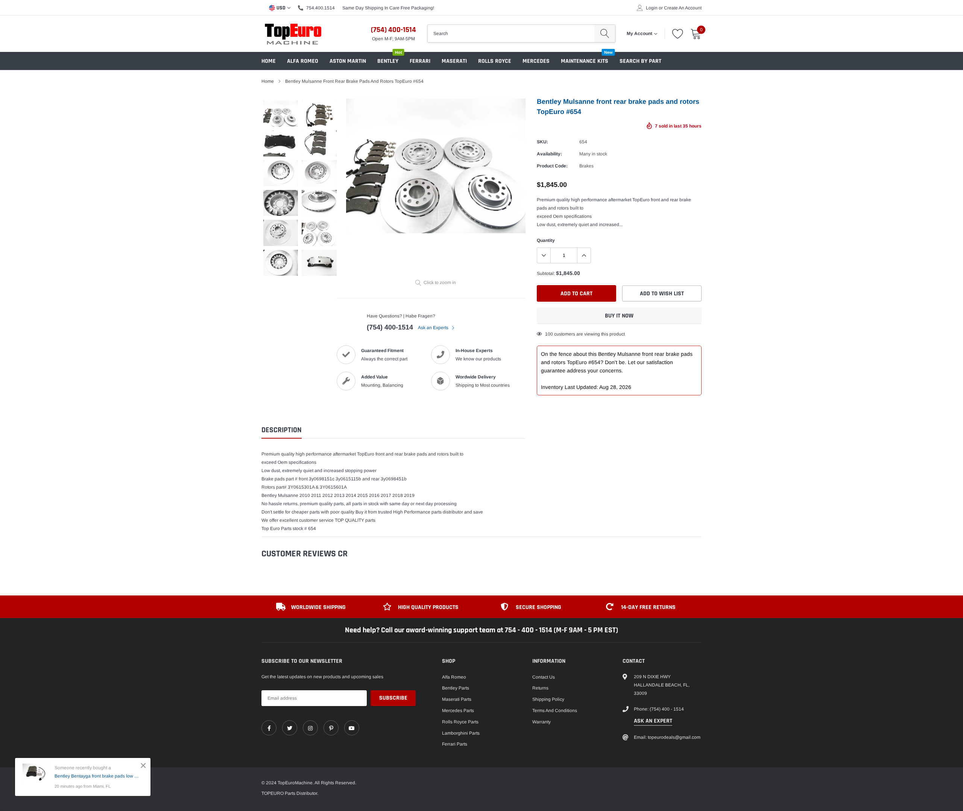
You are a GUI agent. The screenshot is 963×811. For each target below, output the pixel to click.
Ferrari (420, 61)
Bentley (387, 61)
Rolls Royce (494, 61)
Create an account (683, 8)
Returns (540, 688)
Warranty (541, 721)
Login (652, 8)
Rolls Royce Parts (460, 721)
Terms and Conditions (554, 710)
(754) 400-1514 (393, 30)
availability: (549, 153)
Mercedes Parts (458, 710)
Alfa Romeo (302, 61)
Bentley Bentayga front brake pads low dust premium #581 (97, 776)
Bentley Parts (455, 688)
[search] (604, 33)
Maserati (454, 61)
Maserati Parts (456, 699)
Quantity (546, 240)
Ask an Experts (434, 327)
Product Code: (552, 166)
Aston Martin (348, 61)
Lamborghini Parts (461, 733)
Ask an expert (653, 721)
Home (268, 61)
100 (549, 334)
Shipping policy (548, 699)
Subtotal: (546, 273)
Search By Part (640, 61)
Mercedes (536, 61)
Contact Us (543, 677)
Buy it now (619, 316)
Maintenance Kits (584, 61)
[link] (268, 727)
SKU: (542, 141)
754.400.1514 (320, 8)
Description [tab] (281, 430)
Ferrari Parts (454, 744)
